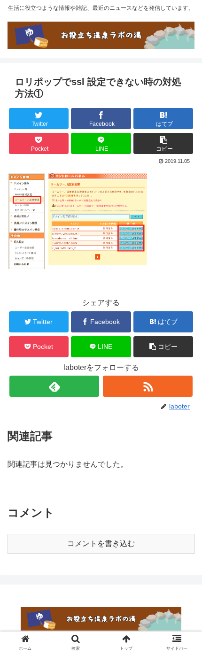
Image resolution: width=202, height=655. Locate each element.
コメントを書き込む (101, 543)
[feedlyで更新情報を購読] (54, 386)
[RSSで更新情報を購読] (148, 386)
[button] (163, 143)
